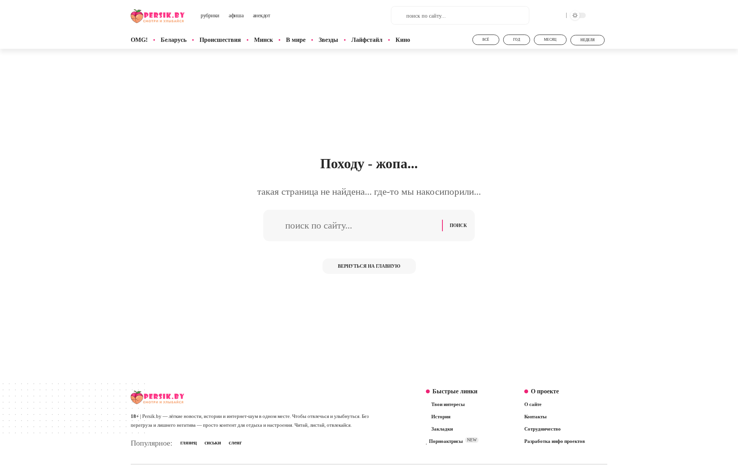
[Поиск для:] (360, 226)
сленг (235, 443)
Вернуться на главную (369, 266)
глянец (188, 443)
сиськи (212, 443)
